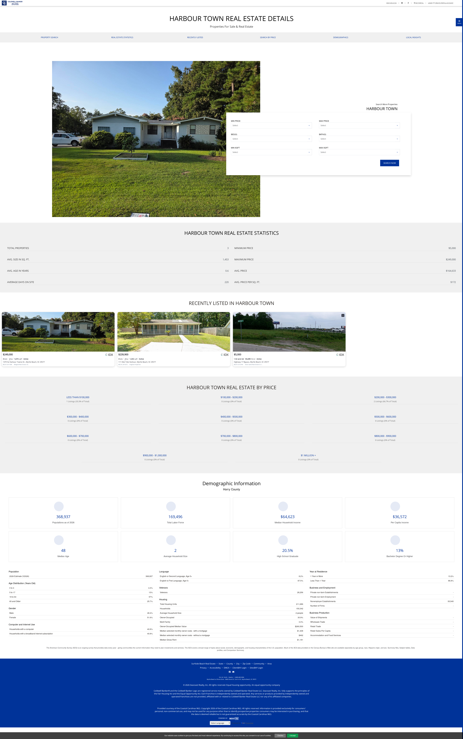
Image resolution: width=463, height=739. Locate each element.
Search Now (389, 163)
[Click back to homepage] (11, 2)
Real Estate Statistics (122, 37)
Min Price (235, 121)
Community (259, 663)
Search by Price (268, 37)
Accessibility (215, 667)
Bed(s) (234, 134)
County (229, 663)
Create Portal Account (444, 3)
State (221, 663)
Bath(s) (322, 134)
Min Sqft (235, 147)
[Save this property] (112, 315)
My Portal (419, 3)
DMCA (226, 667)
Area (269, 663)
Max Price (324, 121)
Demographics (340, 37)
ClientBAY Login (239, 667)
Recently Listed (195, 37)
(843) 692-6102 (391, 3)
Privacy (203, 667)
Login (430, 3)
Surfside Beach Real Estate (203, 663)
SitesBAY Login (256, 667)
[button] (459, 22)
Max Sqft (323, 147)
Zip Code (247, 663)
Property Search (49, 37)
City (237, 663)
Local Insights (413, 37)
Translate (249, 723)
